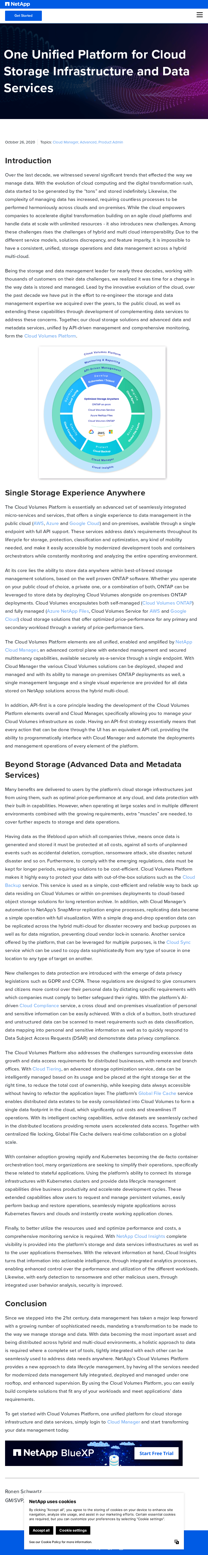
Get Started (23, 15)
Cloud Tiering (46, 1069)
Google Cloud (85, 523)
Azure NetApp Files (68, 611)
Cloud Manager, (66, 142)
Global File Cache (157, 1093)
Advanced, (89, 142)
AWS (38, 523)
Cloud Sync (178, 942)
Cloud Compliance (39, 1005)
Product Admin (110, 142)
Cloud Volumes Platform (50, 336)
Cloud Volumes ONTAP (167, 603)
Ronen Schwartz (23, 1491)
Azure (52, 523)
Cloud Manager (123, 1422)
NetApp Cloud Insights (140, 1236)
